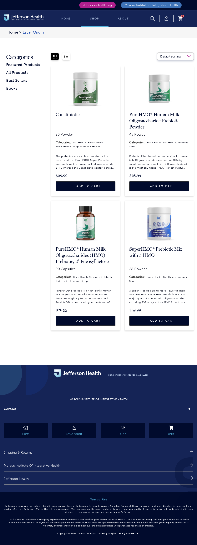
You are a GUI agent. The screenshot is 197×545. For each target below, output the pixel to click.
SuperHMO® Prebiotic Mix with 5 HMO (155, 252)
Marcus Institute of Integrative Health (151, 5)
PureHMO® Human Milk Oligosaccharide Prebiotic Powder (154, 121)
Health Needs (96, 142)
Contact (10, 409)
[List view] (66, 56)
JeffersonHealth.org (97, 5)
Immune (183, 142)
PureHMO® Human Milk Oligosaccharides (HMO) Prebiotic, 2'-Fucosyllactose (82, 255)
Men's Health (63, 146)
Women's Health (90, 146)
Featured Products (23, 64)
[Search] (154, 18)
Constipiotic (67, 114)
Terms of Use (98, 499)
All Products (17, 72)
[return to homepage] (24, 18)
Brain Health (154, 142)
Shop (76, 146)
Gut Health (79, 142)
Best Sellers (16, 80)
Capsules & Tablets (100, 276)
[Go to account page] (166, 18)
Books (12, 88)
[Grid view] (55, 56)
